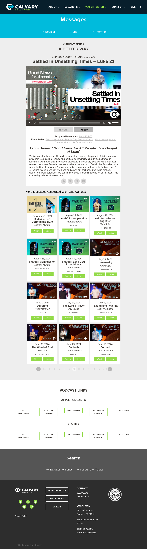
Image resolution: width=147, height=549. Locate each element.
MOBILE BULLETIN (57, 490)
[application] (73, 123)
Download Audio (84, 142)
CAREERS (57, 507)
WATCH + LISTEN (94, 7)
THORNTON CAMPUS (98, 412)
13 (89, 369)
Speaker (55, 469)
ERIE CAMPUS (73, 410)
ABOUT (53, 7)
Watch (64, 130)
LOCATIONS (71, 7)
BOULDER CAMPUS (48, 412)
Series (69, 469)
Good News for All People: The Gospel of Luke (69, 139)
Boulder (50, 32)
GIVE (133, 7)
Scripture (85, 469)
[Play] (29, 122)
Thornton (101, 32)
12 (84, 369)
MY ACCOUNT (57, 498)
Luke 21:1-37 (85, 136)
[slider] (69, 122)
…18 (104, 369)
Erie (74, 32)
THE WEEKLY (123, 410)
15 (98, 369)
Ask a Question (84, 496)
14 (94, 369)
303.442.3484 (83, 492)
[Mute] (109, 122)
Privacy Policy (21, 516)
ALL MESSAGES (23, 412)
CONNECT (117, 7)
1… (44, 369)
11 (79, 369)
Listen (85, 130)
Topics (99, 469)
